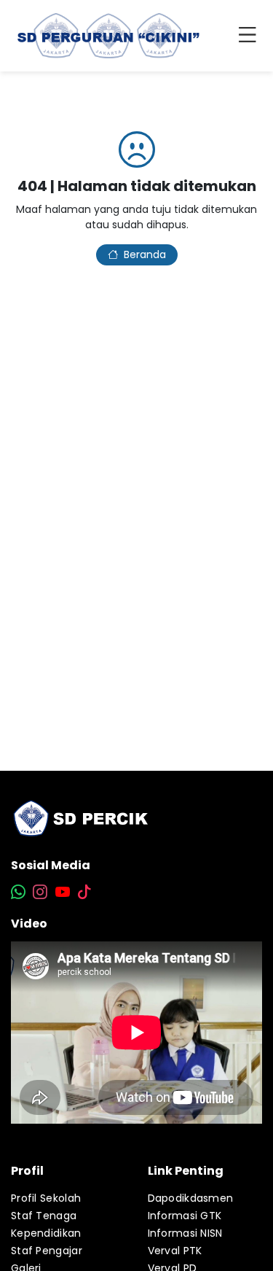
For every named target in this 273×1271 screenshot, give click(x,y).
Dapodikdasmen (191, 1198)
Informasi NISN (185, 1233)
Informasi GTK (185, 1215)
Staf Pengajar (46, 1250)
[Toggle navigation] (250, 35)
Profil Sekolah (46, 1198)
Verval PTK (175, 1250)
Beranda (145, 254)
